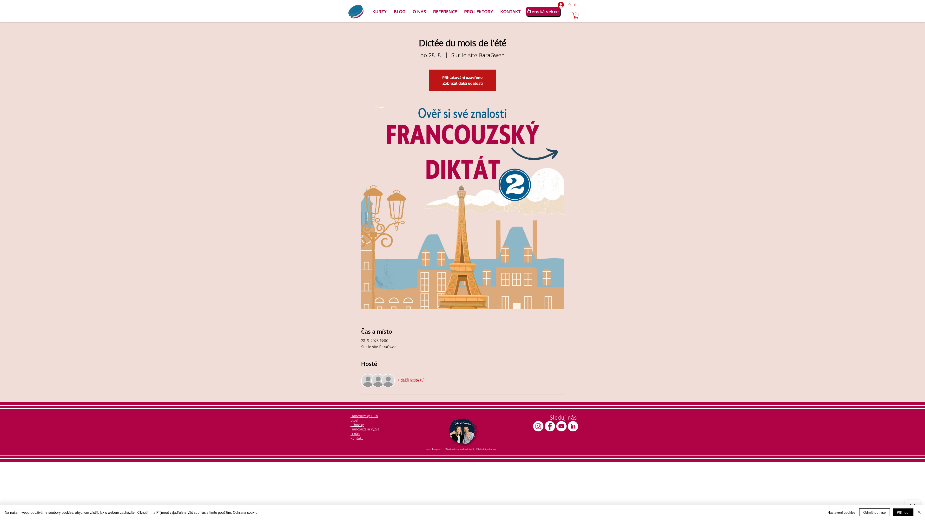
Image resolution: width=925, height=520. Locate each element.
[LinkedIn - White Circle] (573, 426)
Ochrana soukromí (247, 512)
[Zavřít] (919, 512)
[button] (379, 11)
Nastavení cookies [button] (841, 512)
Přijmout (903, 512)
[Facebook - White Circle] (550, 426)
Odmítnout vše (874, 512)
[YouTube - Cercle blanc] (561, 426)
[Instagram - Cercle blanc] (538, 426)
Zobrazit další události (463, 83)
